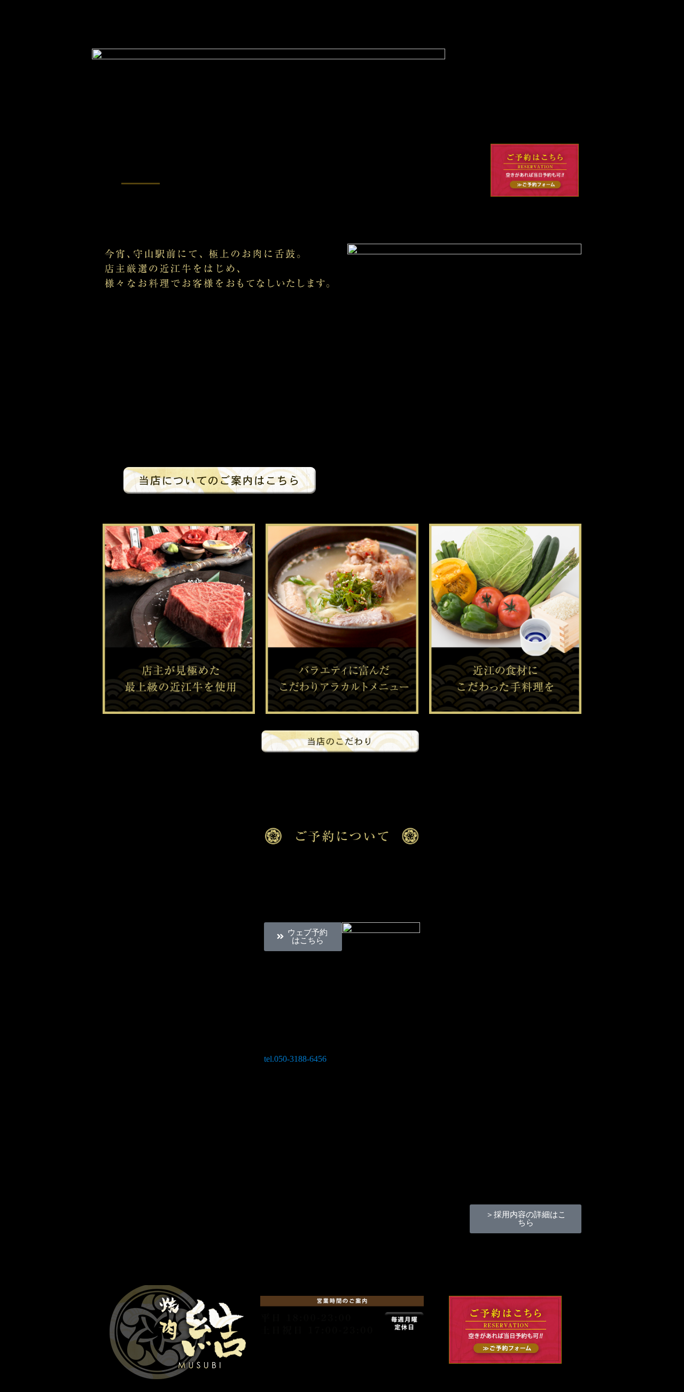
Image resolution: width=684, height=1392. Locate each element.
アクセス (295, 196)
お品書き (294, 171)
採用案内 (341, 171)
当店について (191, 171)
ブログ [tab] (189, 789)
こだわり (247, 171)
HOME (140, 171)
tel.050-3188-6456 (295, 1058)
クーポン (446, 171)
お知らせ (388, 171)
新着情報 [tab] (129, 789)
